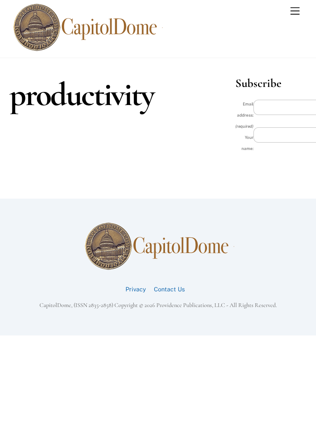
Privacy (135, 289)
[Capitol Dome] (86, 49)
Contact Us (169, 289)
